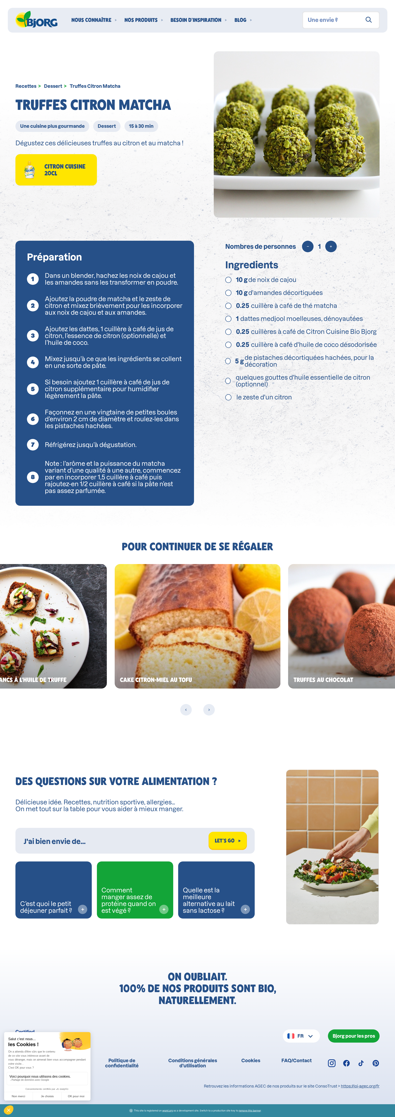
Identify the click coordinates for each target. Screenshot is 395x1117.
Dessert (53, 86)
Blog (240, 20)
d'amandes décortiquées (279, 292)
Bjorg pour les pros (354, 1035)
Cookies (250, 1060)
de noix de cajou (266, 279)
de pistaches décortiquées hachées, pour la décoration (304, 361)
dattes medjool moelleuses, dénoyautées (299, 318)
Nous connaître (91, 20)
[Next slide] (209, 710)
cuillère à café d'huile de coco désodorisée (306, 344)
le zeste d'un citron (264, 397)
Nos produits (141, 20)
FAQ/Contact (296, 1060)
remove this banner (250, 1110)
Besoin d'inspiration (196, 20)
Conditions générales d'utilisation (192, 1063)
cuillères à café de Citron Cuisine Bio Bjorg (306, 331)
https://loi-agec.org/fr (360, 1086)
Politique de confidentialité (122, 1063)
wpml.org (167, 1110)
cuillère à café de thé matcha (286, 305)
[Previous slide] (186, 710)
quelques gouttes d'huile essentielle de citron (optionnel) (303, 381)
